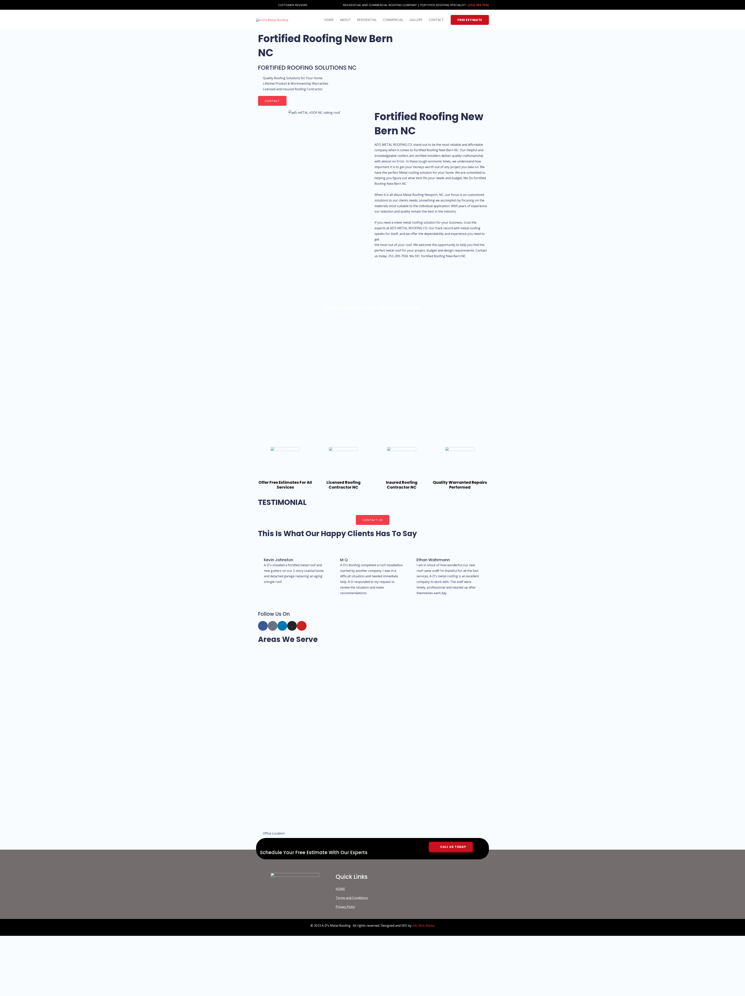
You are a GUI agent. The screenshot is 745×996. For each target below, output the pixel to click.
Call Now (50, 984)
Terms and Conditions (352, 898)
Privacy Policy (345, 907)
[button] (470, 20)
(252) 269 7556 (478, 5)
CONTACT (436, 20)
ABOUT (345, 20)
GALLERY (416, 20)
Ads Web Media (423, 925)
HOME (329, 20)
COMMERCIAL (393, 20)
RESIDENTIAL (367, 20)
